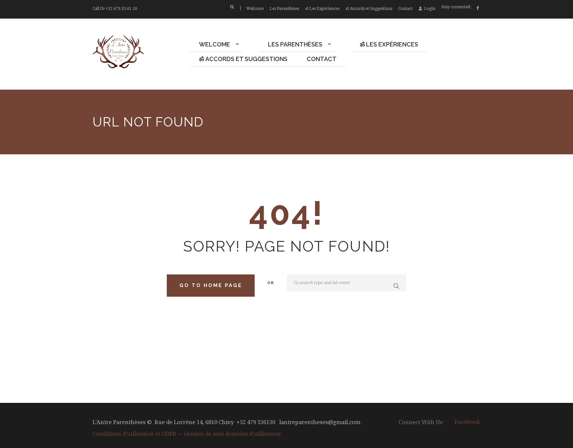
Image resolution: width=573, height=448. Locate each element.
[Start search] (397, 286)
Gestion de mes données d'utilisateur (232, 434)
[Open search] (231, 7)
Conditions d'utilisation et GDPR (134, 434)
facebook (467, 422)
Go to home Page (210, 285)
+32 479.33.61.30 (121, 8)
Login (429, 8)
